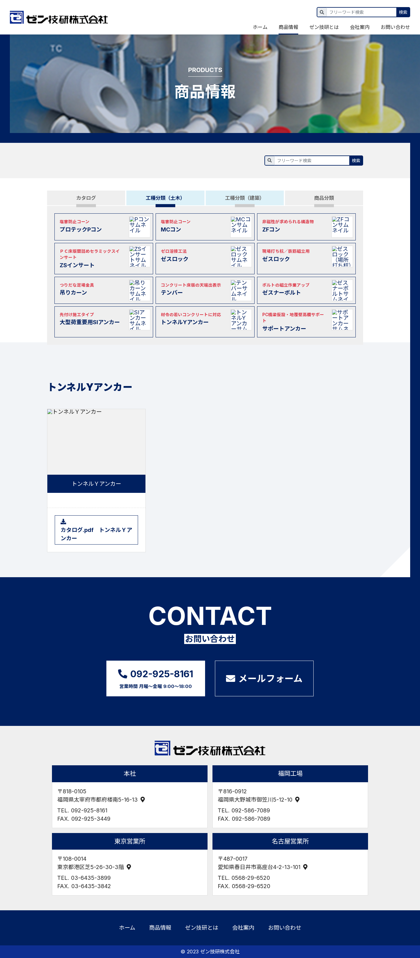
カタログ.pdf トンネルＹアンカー (96, 534)
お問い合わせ (395, 27)
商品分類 (324, 198)
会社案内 (360, 27)
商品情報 (288, 27)
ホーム (260, 27)
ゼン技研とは (324, 27)
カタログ (86, 198)
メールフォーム (270, 678)
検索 (403, 12)
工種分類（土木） (165, 198)
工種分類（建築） (244, 198)
